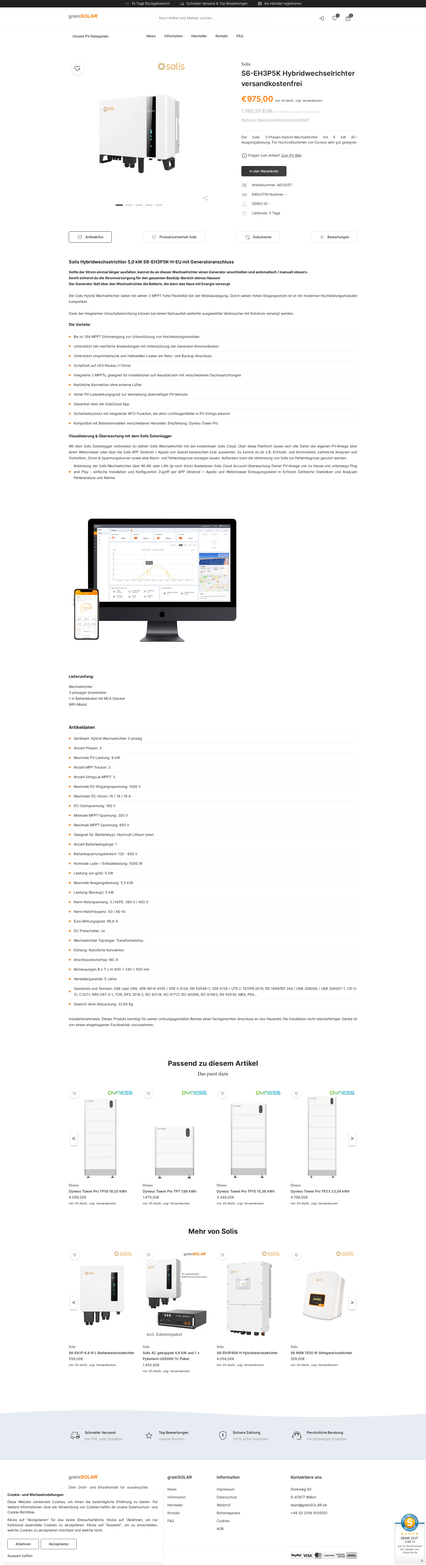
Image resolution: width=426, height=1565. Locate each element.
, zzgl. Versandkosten (102, 1203)
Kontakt (221, 36)
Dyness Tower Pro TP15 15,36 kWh (246, 1191)
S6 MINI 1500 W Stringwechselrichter (321, 1353)
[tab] (174, 237)
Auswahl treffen (20, 1556)
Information (173, 36)
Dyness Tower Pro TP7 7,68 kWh (169, 1191)
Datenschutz (227, 1497)
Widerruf (224, 1505)
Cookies (223, 1521)
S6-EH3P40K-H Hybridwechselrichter (247, 1353)
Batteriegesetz (228, 1513)
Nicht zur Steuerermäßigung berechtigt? (275, 120)
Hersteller (199, 36)
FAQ (239, 36)
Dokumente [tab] (262, 237)
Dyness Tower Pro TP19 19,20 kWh (98, 1191)
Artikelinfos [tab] (94, 237)
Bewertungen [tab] (338, 237)
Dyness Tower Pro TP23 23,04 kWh (320, 1191)
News (151, 36)
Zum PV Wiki (291, 155)
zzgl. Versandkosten (309, 100)
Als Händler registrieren (283, 3)
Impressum (225, 1489)
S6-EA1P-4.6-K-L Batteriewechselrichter (101, 1353)
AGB (220, 1529)
